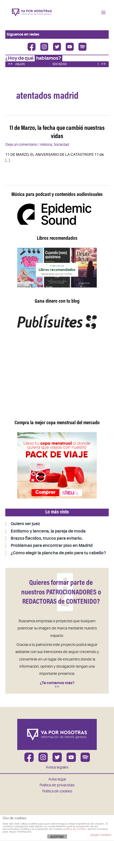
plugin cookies (100, 835)
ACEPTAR (57, 836)
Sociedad (59, 64)
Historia (46, 145)
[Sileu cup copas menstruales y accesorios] (57, 465)
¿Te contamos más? (57, 683)
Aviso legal (57, 779)
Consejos (17, 64)
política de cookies (74, 828)
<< (10, 64)
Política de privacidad (57, 785)
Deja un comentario (21, 145)
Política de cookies (57, 791)
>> (103, 64)
